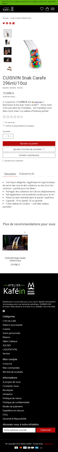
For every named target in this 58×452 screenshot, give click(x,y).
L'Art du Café (9, 320)
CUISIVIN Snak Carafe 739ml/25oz (15, 259)
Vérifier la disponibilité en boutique (19, 126)
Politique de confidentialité (16, 402)
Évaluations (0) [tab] (26, 173)
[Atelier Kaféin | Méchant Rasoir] (8, 9)
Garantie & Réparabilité (14, 418)
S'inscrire (7, 363)
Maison (6, 337)
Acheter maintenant (29, 155)
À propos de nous (12, 381)
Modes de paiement (13, 406)
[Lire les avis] (11, 116)
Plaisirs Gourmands (12, 324)
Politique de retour (12, 398)
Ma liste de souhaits (13, 371)
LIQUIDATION (10, 349)
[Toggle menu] (52, 9)
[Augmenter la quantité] (11, 136)
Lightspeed (48, 443)
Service (6, 353)
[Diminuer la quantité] (5, 136)
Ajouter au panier (29, 143)
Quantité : (7, 131)
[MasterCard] (20, 448)
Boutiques (8, 390)
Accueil (5, 18)
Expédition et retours (13, 410)
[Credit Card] (16, 448)
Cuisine (6, 329)
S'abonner (45, 429)
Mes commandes (11, 367)
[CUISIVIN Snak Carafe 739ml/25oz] (15, 242)
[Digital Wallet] (31, 448)
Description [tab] (10, 173)
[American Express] (37, 448)
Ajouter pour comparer (14, 160)
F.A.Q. (5, 414)
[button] (29, 102)
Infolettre (7, 394)
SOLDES (7, 345)
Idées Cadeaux (10, 341)
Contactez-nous (11, 386)
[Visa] (25, 448)
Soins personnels (11, 333)
